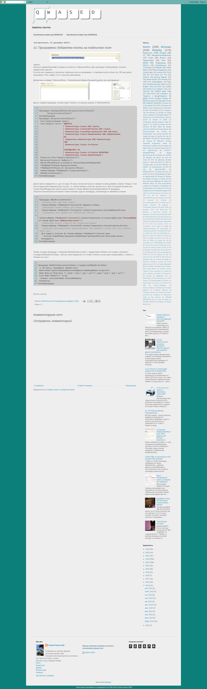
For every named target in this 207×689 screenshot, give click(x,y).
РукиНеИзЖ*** (148, 134)
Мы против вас (159, 278)
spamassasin (165, 252)
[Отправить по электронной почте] (88, 301)
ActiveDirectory (157, 167)
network (146, 77)
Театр (166, 188)
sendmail (150, 200)
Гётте (155, 264)
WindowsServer (148, 171)
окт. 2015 (149, 595)
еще (45, 661)
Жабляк (168, 176)
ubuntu (160, 72)
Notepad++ (163, 195)
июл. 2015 (149, 605)
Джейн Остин (148, 98)
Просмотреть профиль (45, 676)
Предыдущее (131, 386)
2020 (147, 569)
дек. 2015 (149, 588)
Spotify (58, 661)
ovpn (166, 157)
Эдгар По (146, 124)
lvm (170, 247)
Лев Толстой (149, 110)
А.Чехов (163, 200)
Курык (158, 273)
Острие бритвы (163, 129)
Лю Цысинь (147, 276)
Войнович (165, 202)
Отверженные (160, 65)
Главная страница (84, 386)
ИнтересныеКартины (161, 55)
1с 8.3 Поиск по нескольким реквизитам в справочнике (156, 370)
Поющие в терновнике (160, 186)
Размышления (148, 188)
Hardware (164, 94)
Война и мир (147, 108)
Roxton (159, 238)
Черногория (148, 60)
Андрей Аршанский (56, 645)
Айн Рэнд (165, 257)
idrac (159, 247)
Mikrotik (159, 68)
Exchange (158, 155)
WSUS (152, 240)
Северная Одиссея (161, 290)
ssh (152, 254)
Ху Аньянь (158, 299)
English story (148, 87)
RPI (167, 167)
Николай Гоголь (164, 101)
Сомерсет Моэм (151, 103)
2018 (147, 576)
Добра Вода (160, 266)
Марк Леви (147, 148)
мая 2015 (149, 611)
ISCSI (155, 233)
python (160, 136)
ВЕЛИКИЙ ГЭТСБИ (150, 138)
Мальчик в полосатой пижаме (155, 212)
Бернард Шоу (148, 259)
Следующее (39, 386)
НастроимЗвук (156, 280)
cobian (159, 171)
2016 (147, 582)
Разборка (158, 287)
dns (154, 245)
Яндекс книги (41, 670)
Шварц (161, 302)
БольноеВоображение (150, 202)
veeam (145, 257)
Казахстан (147, 53)
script (150, 58)
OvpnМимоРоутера (149, 198)
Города (149, 141)
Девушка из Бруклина (163, 108)
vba (167, 136)
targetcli (159, 254)
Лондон (166, 273)
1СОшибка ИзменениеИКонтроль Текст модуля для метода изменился (164, 435)
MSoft (145, 63)
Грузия (160, 176)
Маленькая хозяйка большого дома (156, 146)
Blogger (108, 682)
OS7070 (168, 155)
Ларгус (166, 181)
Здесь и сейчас (160, 179)
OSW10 (159, 235)
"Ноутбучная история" (162, 523)
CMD (145, 82)
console (168, 242)
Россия (164, 131)
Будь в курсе (90, 652)
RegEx (151, 238)
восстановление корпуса (160, 190)
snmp (145, 160)
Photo (167, 235)
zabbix (168, 87)
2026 (147, 549)
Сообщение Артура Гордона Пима (155, 122)
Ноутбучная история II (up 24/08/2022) (81, 35)
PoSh (169, 72)
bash (160, 87)
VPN (144, 240)
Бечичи (158, 259)
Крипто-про (164, 209)
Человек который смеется (157, 84)
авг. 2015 (148, 602)
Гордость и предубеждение (155, 96)
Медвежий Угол (162, 276)
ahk (167, 240)
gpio (146, 247)
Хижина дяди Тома (163, 91)
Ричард (164, 79)
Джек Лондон (162, 98)
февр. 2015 (149, 621)
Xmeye (160, 240)
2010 (147, 625)
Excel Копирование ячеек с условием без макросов (163, 479)
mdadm (162, 124)
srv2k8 (145, 254)
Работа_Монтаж (163, 219)
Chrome (166, 193)
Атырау (162, 53)
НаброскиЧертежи (151, 217)
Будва (166, 259)
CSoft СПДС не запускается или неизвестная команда (158, 458)
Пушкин (152, 219)
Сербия (159, 188)
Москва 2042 (166, 214)
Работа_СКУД (148, 287)
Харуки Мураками (165, 221)
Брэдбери (161, 174)
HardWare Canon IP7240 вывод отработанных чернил (163, 502)
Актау (153, 174)
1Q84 (145, 193)
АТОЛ (157, 257)
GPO (167, 134)
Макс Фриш (157, 127)
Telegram (39, 673)
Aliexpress (146, 231)
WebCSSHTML (160, 169)
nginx (153, 136)
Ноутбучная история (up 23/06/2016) (48, 35)
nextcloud (155, 250)
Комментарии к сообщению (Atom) (61, 390)
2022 (147, 562)
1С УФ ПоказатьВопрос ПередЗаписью (154, 412)
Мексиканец (147, 278)
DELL (169, 231)
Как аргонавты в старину (160, 271)
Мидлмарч (146, 214)
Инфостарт (40, 665)
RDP (144, 238)
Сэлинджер (152, 221)
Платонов (165, 283)
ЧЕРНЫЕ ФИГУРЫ (149, 302)
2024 (147, 556)
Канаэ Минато (148, 273)
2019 (147, 572)
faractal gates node (164, 245)
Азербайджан (157, 82)
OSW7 (158, 105)
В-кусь (163, 58)
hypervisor (162, 198)
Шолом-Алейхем (162, 164)
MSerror (146, 65)
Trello (167, 238)
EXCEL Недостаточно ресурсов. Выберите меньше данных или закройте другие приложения (157, 346)
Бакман (166, 105)
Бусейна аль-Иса (157, 261)
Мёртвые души (149, 101)
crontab (147, 245)
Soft (144, 169)
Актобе (161, 112)
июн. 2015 (149, 608)
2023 (147, 559)
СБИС (165, 120)
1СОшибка (147, 68)
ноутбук (159, 134)
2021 (147, 566)
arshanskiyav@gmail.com (92, 648)
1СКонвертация (155, 193)
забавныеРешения (149, 228)
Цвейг (167, 299)
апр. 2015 (149, 615)
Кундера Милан (163, 115)
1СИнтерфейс (148, 105)
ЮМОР (145, 167)
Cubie (155, 124)
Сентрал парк (148, 164)
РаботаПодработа (160, 70)
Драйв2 (39, 668)
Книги (146, 46)
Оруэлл (166, 280)
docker (158, 157)
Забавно (148, 179)
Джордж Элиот (148, 209)
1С (41, 304)
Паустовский (147, 283)
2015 (147, 586)
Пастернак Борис (150, 79)
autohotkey (146, 242)
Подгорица (161, 63)
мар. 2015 (149, 618)
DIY (148, 75)
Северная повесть (149, 292)
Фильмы (166, 46)
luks (165, 247)
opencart (168, 250)
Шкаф (166, 226)
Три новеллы (156, 297)
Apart (154, 231)
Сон (158, 110)
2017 (147, 579)
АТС (152, 160)
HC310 (147, 233)
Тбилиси (161, 292)
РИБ (144, 285)
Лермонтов (147, 117)
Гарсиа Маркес (165, 138)
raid (146, 252)
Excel (157, 75)
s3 (157, 252)
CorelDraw (161, 231)
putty (169, 198)
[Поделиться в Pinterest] (99, 301)
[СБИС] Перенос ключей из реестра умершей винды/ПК (164, 318)
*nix (165, 75)
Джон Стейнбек (148, 266)
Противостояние (149, 131)
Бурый (145, 261)
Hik (153, 195)
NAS (151, 235)
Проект (155, 120)
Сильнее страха (159, 148)
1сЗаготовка (148, 72)
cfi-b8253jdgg (158, 242)
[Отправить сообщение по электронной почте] (84, 301)
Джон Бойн (165, 207)
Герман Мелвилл (149, 205)
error (166, 171)
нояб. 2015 (149, 592)
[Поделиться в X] (94, 301)
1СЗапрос (165, 103)
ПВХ (166, 162)
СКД (144, 221)
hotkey (153, 247)
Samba (145, 136)
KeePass (152, 112)
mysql (147, 250)
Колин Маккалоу (155, 181)
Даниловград (164, 264)
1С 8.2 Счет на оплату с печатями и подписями (162, 391)
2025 (147, 553)
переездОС (164, 228)
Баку (169, 82)
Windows (149, 157)
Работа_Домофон (160, 285)
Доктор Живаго (160, 77)
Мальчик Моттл (148, 183)
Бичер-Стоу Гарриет (155, 89)
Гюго (163, 60)
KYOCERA (163, 233)
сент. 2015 (149, 598)
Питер (157, 283)
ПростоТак (151, 94)
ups (167, 254)
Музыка (39, 661)
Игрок (160, 162)
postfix (145, 174)
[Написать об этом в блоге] (91, 301)
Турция (145, 190)
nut (162, 250)
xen (151, 257)
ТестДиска (156, 295)
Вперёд (157, 50)
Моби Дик (156, 214)
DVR (144, 195)
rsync (152, 252)
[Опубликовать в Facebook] (96, 301)
